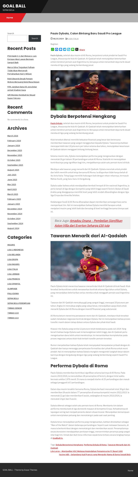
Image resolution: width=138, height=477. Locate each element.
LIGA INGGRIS (13, 264)
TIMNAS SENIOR (14, 308)
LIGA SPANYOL (13, 283)
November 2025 (14, 155)
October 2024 (13, 218)
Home (9, 17)
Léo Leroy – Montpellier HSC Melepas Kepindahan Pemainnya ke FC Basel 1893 (87, 451)
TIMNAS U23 (13, 317)
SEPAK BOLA (13, 298)
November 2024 (14, 213)
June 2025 (12, 179)
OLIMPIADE (12, 288)
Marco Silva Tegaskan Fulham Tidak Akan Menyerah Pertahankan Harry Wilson (20, 70)
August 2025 (13, 169)
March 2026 (12, 135)
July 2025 (11, 174)
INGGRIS (11, 244)
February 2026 (14, 140)
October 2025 (13, 160)
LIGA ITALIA (73, 38)
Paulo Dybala (56, 123)
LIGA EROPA (12, 259)
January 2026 (13, 145)
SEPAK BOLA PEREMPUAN (18, 303)
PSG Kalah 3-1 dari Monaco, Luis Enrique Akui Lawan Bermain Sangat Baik (22, 59)
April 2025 (12, 189)
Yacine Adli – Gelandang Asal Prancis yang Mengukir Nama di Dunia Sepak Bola (95, 454)
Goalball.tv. (58, 438)
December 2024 (14, 208)
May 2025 (11, 184)
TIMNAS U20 (13, 313)
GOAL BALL (14, 6)
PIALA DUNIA (13, 293)
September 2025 (15, 165)
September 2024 (15, 223)
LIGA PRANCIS (13, 278)
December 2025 (14, 150)
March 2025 (12, 194)
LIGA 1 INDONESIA (15, 249)
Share (82, 49)
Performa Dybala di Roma (95, 444)
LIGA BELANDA (13, 254)
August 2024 (13, 228)
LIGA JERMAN (13, 274)
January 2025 (13, 204)
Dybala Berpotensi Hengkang (69, 444)
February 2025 (14, 199)
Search (10, 33)
